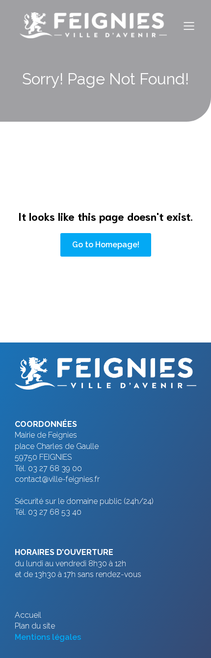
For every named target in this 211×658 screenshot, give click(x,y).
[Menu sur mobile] (189, 25)
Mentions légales (48, 637)
